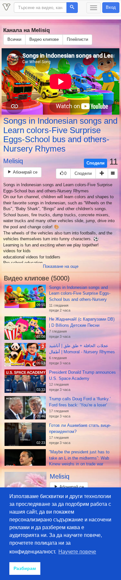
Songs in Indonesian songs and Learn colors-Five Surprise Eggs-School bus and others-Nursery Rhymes (60, 135)
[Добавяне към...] (102, 173)
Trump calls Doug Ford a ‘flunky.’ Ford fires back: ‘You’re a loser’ (80, 401)
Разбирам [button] (25, 568)
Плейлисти (77, 39)
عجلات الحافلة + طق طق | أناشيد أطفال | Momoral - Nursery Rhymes (82, 348)
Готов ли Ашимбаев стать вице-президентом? (80, 428)
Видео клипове (44, 39)
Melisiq (13, 161)
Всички (14, 39)
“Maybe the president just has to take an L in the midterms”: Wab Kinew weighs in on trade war (79, 457)
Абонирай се (24, 172)
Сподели (95, 163)
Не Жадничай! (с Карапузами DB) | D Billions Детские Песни (82, 322)
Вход (111, 7)
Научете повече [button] (77, 551)
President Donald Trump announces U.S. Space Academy (82, 375)
